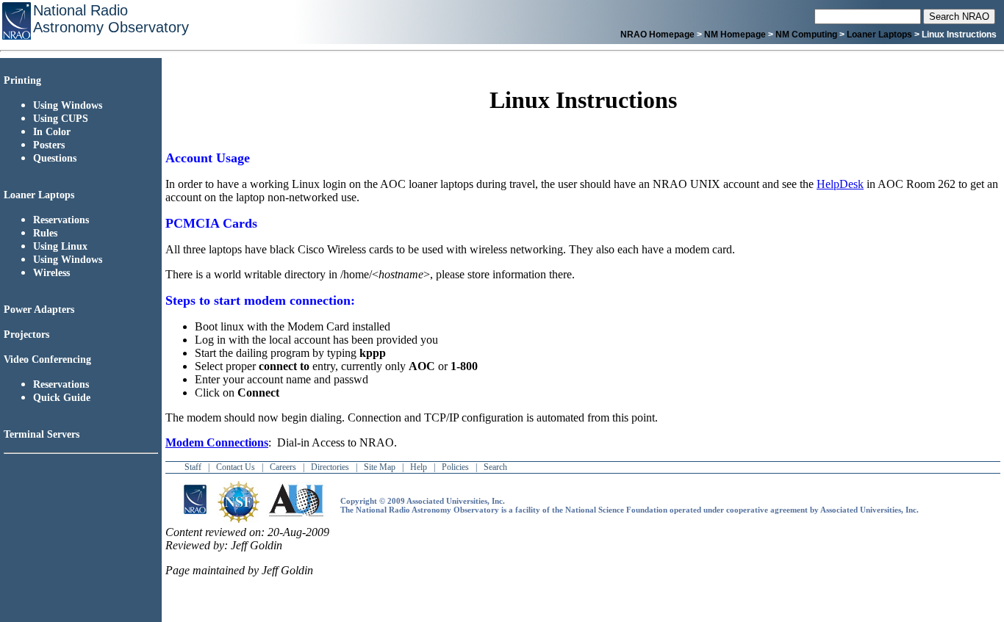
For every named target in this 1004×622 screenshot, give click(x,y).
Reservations (61, 219)
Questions (54, 158)
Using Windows (67, 105)
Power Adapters (39, 309)
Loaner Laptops (39, 194)
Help (418, 467)
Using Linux (60, 246)
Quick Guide (61, 397)
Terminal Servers (44, 434)
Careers (283, 467)
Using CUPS (60, 118)
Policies (455, 467)
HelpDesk (840, 184)
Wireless (51, 272)
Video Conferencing (47, 359)
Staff (192, 467)
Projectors (26, 334)
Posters (49, 145)
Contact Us (235, 467)
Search (495, 467)
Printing (22, 80)
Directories (330, 467)
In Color (52, 131)
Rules (45, 233)
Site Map (379, 467)
